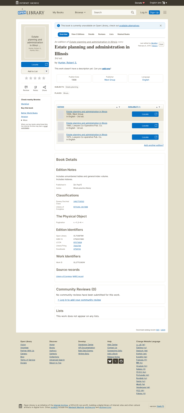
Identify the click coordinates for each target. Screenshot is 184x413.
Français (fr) (141, 360)
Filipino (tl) (141, 393)
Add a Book (112, 354)
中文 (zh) (140, 390)
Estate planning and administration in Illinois (93, 41)
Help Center (112, 345)
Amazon (24, 116)
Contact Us (112, 348)
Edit (161, 44)
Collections (54, 357)
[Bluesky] (109, 361)
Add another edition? (154, 145)
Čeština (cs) (141, 348)
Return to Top (55, 363)
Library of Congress (64, 276)
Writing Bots (83, 354)
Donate (140, 3)
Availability (134, 107)
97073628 (77, 242)
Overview (63, 34)
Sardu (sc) (140, 381)
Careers (23, 354)
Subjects (53, 354)
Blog (22, 357)
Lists (111, 34)
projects (54, 407)
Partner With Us (27, 351)
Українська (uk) (143, 387)
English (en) (141, 354)
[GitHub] (121, 361)
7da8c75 (160, 406)
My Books (58, 12)
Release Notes (113, 357)
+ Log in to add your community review (79, 299)
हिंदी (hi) (139, 363)
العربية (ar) (140, 345)
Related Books (124, 34)
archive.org (90, 407)
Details (91, 34)
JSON (163, 330)
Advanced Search (57, 360)
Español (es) (141, 357)
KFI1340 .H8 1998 (80, 207)
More (25, 120)
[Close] (161, 26)
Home (51, 345)
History (155, 46)
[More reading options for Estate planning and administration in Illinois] (46, 71)
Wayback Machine (76, 407)
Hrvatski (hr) (141, 366)
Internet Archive (61, 405)
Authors (52, 351)
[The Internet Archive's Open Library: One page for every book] (31, 12)
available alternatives (129, 25)
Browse (79, 12)
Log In (143, 12)
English (145, 80)
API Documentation (86, 348)
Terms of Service (27, 360)
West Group (109, 80)
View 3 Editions (77, 34)
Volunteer (24, 348)
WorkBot (154, 43)
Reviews (101, 34)
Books (52, 348)
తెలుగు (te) (140, 384)
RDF (157, 330)
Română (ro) (141, 378)
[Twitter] (115, 361)
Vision (23, 345)
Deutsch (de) (142, 351)
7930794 (77, 246)
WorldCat (25, 104)
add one (106, 68)
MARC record (78, 276)
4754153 (77, 249)
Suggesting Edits (114, 351)
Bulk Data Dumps (85, 351)
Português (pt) (142, 375)
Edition (60, 107)
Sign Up (154, 12)
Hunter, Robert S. (67, 62)
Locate (35, 64)
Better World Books (29, 113)
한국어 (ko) (141, 372)
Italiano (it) (141, 369)
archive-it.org (105, 407)
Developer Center (85, 345)
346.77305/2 (78, 201)
